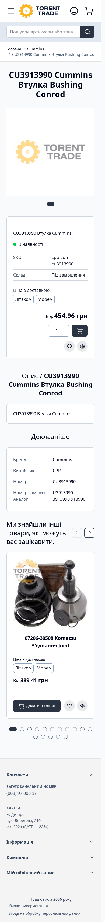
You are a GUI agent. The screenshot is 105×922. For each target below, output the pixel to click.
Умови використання (28, 905)
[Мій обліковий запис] (74, 10)
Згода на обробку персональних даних (44, 913)
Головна (13, 48)
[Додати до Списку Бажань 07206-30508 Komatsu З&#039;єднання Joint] (69, 705)
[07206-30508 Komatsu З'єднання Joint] (50, 594)
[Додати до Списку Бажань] (69, 346)
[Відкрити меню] (10, 10)
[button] (50, 774)
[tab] (50, 204)
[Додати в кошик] (80, 331)
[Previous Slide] (77, 533)
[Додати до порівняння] (82, 346)
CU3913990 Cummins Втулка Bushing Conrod (53, 54)
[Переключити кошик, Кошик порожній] (89, 10)
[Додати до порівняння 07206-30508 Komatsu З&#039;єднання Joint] (82, 705)
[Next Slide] (89, 533)
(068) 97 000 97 (21, 793)
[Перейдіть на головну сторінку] (41, 11)
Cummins (35, 48)
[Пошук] (87, 32)
